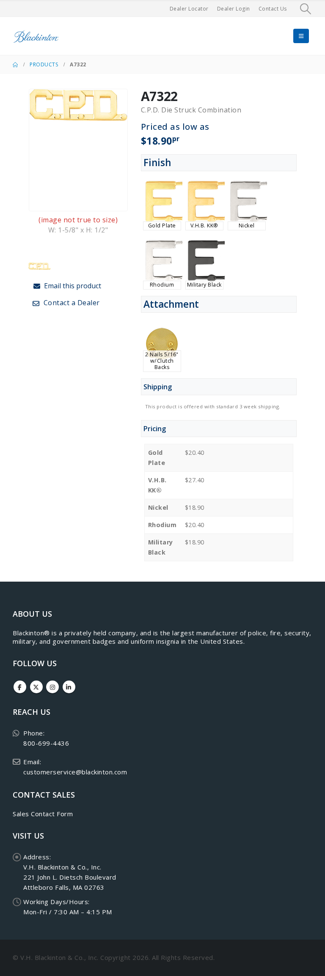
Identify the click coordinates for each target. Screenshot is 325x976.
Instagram (52, 687)
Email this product (71, 285)
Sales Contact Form (43, 813)
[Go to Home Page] (15, 65)
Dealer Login (233, 8)
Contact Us (273, 8)
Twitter (36, 687)
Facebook (20, 687)
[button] (305, 8)
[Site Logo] (36, 36)
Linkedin (69, 687)
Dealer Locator (189, 8)
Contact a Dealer (70, 302)
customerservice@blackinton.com (75, 772)
